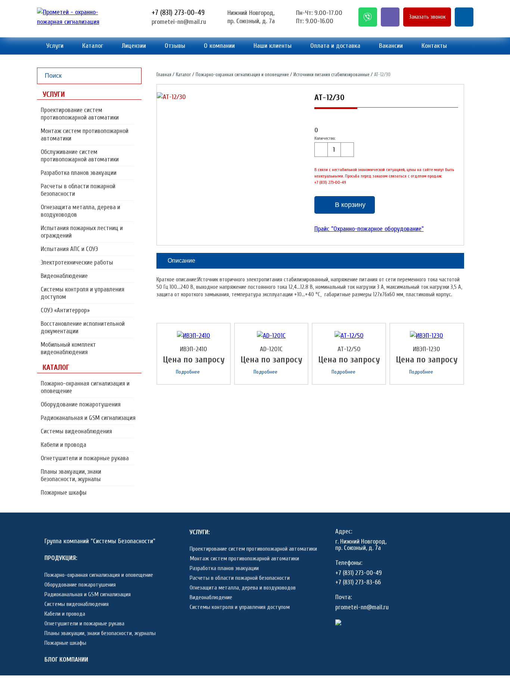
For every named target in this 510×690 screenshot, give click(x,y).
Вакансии (391, 46)
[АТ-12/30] (171, 97)
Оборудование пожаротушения (81, 404)
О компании (219, 46)
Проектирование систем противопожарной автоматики (80, 113)
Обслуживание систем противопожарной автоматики (80, 155)
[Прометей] (80, 22)
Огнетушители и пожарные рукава (85, 458)
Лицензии (134, 46)
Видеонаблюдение (64, 275)
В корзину (350, 204)
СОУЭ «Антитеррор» (65, 310)
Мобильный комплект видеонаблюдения (68, 348)
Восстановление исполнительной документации (83, 327)
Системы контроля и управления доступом (82, 293)
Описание (181, 260)
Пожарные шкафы (64, 492)
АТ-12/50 (349, 349)
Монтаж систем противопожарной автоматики (84, 134)
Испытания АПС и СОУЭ (69, 249)
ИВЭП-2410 (193, 349)
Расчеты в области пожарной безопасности (78, 190)
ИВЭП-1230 (426, 349)
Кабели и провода (63, 444)
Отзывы (175, 46)
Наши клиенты (273, 46)
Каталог (92, 46)
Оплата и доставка (335, 46)
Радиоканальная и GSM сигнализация (88, 417)
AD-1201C (271, 349)
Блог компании (66, 659)
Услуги (54, 46)
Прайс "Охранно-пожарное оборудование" (369, 229)
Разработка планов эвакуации (78, 172)
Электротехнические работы (77, 262)
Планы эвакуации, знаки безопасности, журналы (71, 475)
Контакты (434, 46)
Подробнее (188, 372)
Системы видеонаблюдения (76, 431)
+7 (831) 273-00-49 (178, 12)
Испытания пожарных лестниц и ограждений (82, 232)
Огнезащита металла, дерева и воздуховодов (80, 211)
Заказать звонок (427, 17)
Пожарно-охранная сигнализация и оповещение (85, 387)
